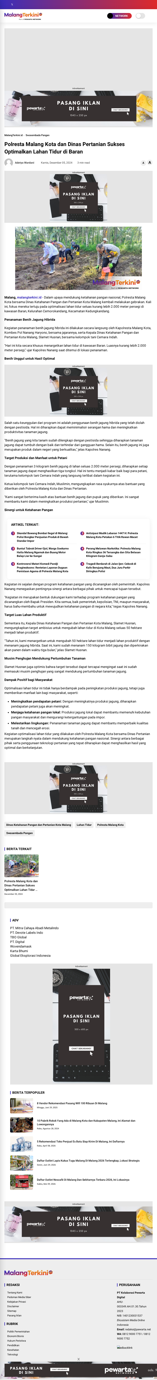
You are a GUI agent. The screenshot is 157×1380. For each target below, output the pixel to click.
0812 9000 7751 (132, 1333)
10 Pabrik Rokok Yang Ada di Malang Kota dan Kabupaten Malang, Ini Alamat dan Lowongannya (86, 1122)
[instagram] (18, 4)
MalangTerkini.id (13, 135)
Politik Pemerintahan (18, 1331)
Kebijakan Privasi (16, 1301)
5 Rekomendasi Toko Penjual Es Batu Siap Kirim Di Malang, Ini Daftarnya (81, 1141)
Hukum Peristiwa (16, 1340)
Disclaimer (13, 1306)
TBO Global (18, 937)
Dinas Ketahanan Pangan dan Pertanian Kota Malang (38, 824)
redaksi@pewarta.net (138, 1329)
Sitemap (11, 1310)
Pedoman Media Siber (19, 1297)
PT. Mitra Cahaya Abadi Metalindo (34, 928)
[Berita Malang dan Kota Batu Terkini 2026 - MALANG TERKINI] (23, 19)
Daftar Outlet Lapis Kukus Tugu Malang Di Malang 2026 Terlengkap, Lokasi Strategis (88, 1160)
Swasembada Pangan (37, 135)
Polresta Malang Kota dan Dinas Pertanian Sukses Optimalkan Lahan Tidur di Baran (21, 885)
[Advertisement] (78, 57)
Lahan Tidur (84, 824)
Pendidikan (13, 1345)
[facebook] (6, 4)
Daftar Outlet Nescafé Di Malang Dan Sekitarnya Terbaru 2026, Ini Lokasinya (83, 1179)
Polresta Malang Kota (110, 824)
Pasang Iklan (14, 1315)
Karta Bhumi (19, 951)
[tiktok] (29, 4)
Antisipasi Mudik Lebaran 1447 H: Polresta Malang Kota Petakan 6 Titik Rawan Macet (112, 535)
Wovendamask (21, 946)
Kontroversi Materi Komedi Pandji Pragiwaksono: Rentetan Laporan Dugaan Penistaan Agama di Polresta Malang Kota (42, 567)
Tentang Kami (14, 1292)
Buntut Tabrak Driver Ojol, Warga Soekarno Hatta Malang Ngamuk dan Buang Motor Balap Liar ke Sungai (43, 552)
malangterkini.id (29, 297)
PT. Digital (17, 942)
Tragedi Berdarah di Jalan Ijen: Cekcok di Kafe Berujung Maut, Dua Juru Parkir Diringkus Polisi (111, 567)
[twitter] (12, 4)
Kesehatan (13, 1349)
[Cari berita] (151, 5)
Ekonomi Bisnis (15, 1336)
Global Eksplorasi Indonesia (30, 955)
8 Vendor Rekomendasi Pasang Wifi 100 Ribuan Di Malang (72, 1103)
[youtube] (24, 4)
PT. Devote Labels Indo (26, 933)
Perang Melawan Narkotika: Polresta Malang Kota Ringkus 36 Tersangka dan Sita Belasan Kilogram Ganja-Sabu (113, 552)
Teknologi (12, 1354)
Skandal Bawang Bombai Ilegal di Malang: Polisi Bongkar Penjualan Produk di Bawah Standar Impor (42, 537)
